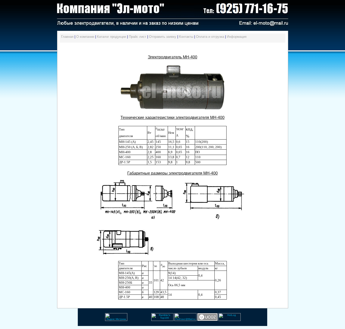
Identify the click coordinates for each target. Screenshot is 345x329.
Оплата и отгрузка (210, 37)
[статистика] (127, 320)
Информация (237, 37)
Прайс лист (137, 37)
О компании (85, 37)
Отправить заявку (162, 37)
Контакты (186, 37)
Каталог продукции (111, 37)
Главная (67, 37)
